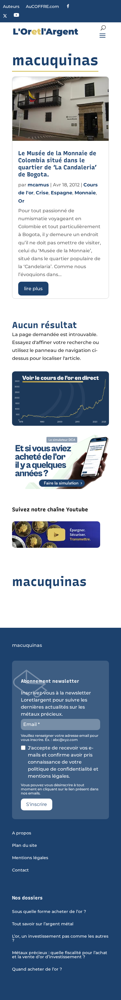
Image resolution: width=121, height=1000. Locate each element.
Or (21, 201)
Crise (42, 193)
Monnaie (85, 193)
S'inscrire (36, 804)
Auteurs (11, 6)
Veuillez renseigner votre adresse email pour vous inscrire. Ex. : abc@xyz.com (59, 738)
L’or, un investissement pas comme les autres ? (60, 938)
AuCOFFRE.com (42, 6)
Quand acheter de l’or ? (37, 969)
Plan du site (24, 845)
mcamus (38, 185)
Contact (20, 870)
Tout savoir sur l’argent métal (42, 924)
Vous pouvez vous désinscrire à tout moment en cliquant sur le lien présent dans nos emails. (59, 789)
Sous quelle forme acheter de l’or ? (49, 911)
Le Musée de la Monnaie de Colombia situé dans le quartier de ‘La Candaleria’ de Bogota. (57, 164)
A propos (21, 833)
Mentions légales (30, 858)
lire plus (33, 288)
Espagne (61, 193)
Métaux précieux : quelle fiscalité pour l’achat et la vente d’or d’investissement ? (59, 955)
